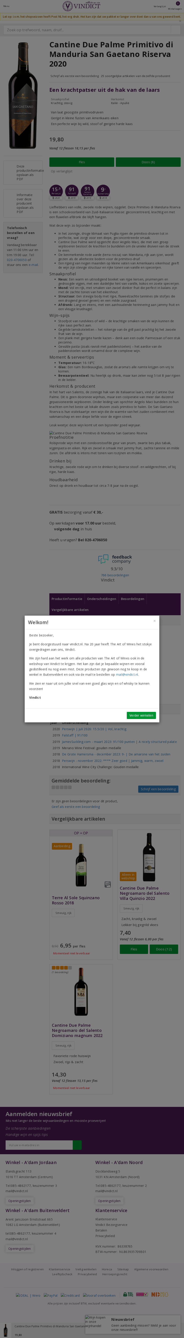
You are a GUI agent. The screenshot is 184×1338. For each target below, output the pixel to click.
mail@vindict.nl (127, 674)
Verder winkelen (141, 715)
